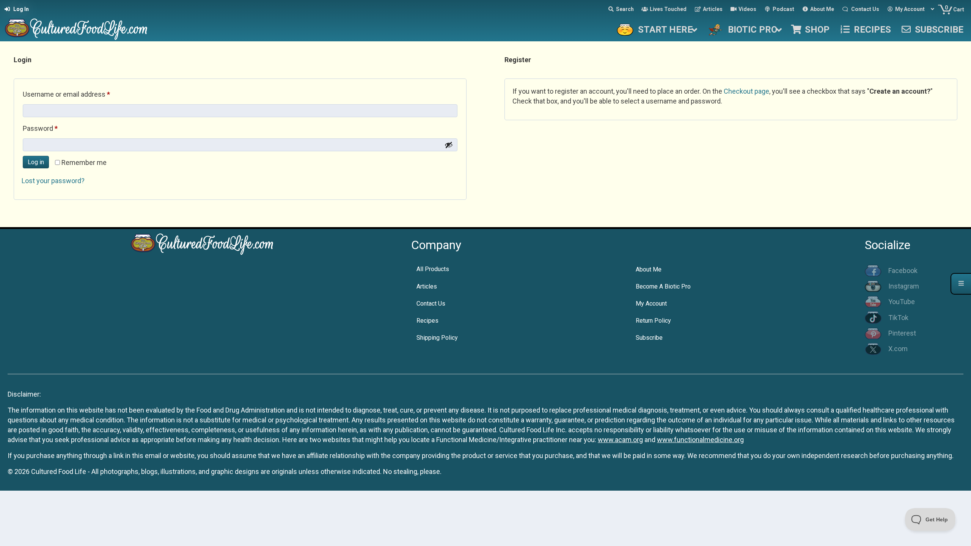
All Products (432, 269)
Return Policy (653, 320)
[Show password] (449, 145)
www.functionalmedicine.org (700, 440)
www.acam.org (620, 440)
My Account (651, 303)
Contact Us (430, 303)
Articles (426, 286)
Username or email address (80, 94)
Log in (36, 162)
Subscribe (649, 337)
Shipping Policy (437, 337)
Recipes (427, 320)
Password (53, 128)
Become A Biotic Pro (663, 286)
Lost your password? (53, 181)
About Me (648, 269)
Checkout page (746, 91)
